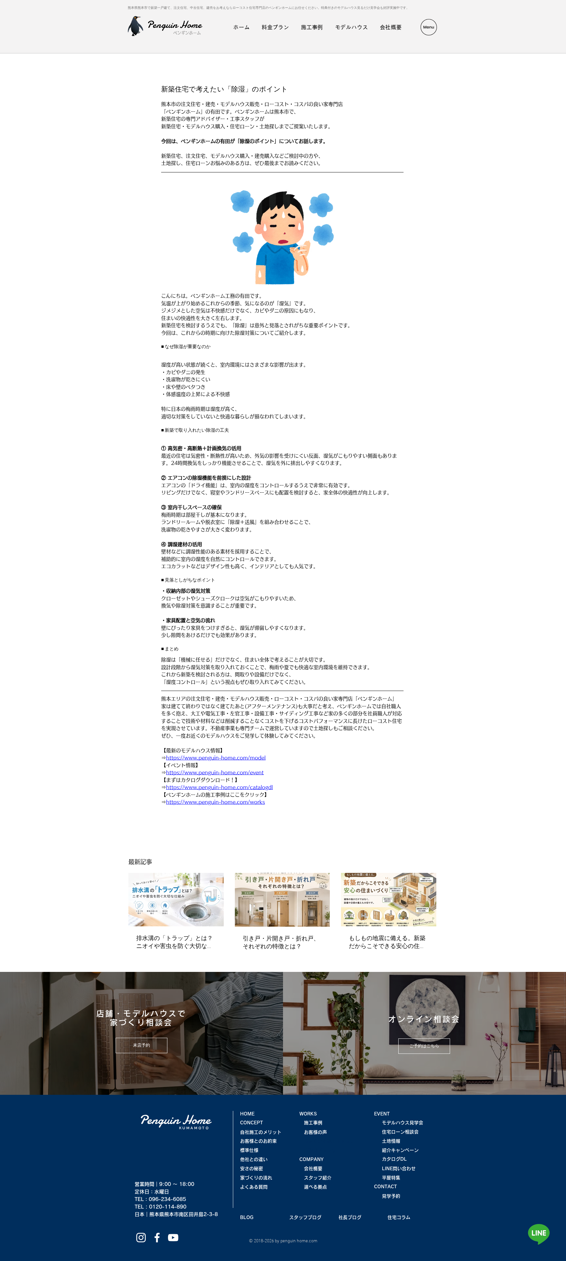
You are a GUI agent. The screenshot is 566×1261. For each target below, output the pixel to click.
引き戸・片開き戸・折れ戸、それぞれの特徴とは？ (281, 943)
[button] (429, 27)
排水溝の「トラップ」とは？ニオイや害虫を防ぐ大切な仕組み (174, 942)
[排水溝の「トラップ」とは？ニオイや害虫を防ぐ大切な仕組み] (176, 899)
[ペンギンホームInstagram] (141, 1237)
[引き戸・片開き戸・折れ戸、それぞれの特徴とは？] (282, 900)
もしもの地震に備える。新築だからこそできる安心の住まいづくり (387, 942)
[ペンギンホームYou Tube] (173, 1237)
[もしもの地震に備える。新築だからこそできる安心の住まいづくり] (388, 899)
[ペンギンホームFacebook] (157, 1237)
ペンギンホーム (187, 33)
